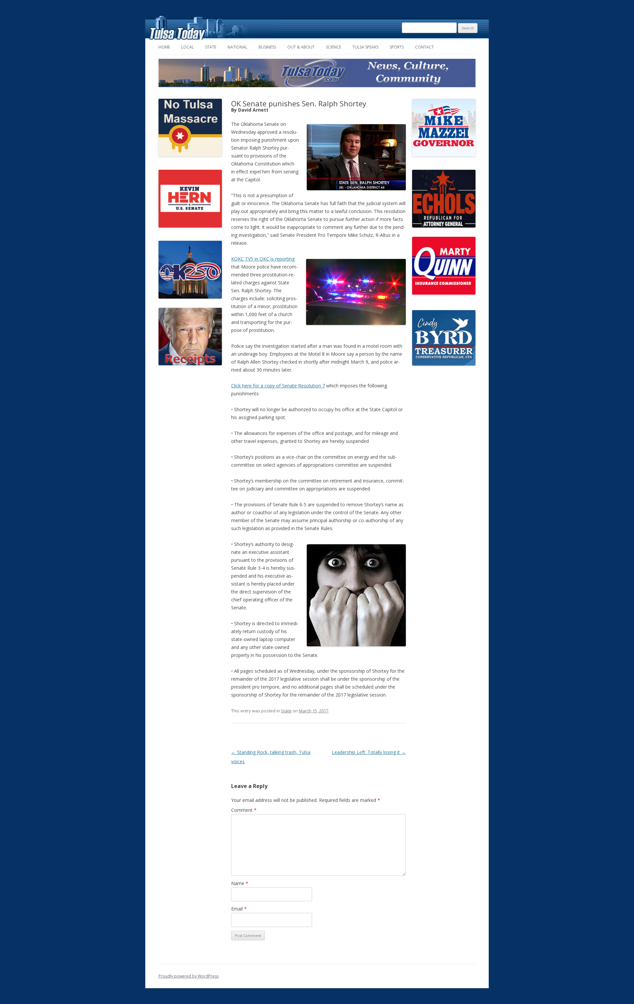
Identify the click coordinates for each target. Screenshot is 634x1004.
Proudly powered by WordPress (188, 976)
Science (333, 47)
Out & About (301, 47)
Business (267, 47)
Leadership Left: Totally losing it (369, 752)
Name (239, 883)
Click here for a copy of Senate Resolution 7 (278, 385)
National (237, 47)
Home (164, 47)
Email (239, 909)
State (210, 47)
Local (187, 47)
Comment (244, 810)
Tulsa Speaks (365, 47)
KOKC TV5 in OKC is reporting (263, 259)
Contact (424, 47)
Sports (397, 47)
